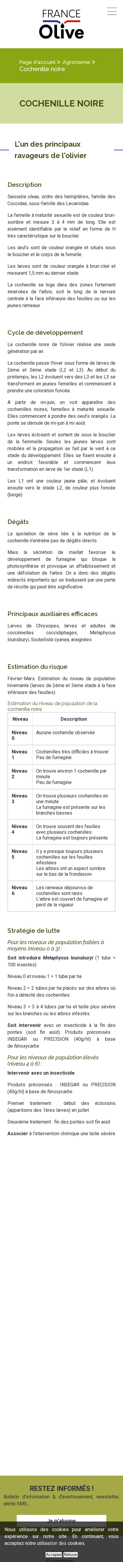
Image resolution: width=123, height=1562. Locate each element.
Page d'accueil (37, 62)
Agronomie (76, 62)
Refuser (70, 1554)
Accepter (53, 1554)
